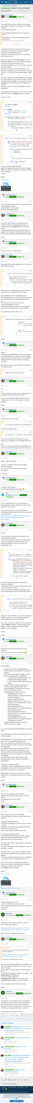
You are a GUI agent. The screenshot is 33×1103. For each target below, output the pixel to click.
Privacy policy (20, 1087)
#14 (31, 663)
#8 (31, 416)
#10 (31, 484)
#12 (31, 530)
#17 (31, 899)
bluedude (9, 913)
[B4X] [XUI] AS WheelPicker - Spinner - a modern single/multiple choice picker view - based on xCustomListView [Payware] (17, 1058)
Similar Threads (25, 11)
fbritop (6, 1050)
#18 (31, 920)
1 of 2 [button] (11, 1015)
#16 (31, 811)
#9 (31, 458)
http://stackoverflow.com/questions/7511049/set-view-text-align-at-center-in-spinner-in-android (15, 929)
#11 (31, 500)
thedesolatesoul (11, 195)
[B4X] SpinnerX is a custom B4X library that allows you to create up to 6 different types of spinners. (18, 1029)
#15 (31, 791)
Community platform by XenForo (14, 1092)
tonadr (6, 1041)
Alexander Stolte (8, 1063)
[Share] (29, 21)
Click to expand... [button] (16, 44)
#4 (31, 248)
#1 (31, 21)
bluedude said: (5, 947)
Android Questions (12, 1041)
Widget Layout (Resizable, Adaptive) (14, 1071)
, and (11, 888)
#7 (31, 385)
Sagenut (6, 1073)
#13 (31, 646)
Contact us (4, 1087)
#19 (31, 944)
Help (26, 1087)
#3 (31, 220)
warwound (7, 11)
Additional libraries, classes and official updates (18, 1032)
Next (16, 1015)
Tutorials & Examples (14, 1073)
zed (5, 1032)
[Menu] (2, 2)
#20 (31, 998)
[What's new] (31, 2)
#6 (31, 350)
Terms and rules (12, 1087)
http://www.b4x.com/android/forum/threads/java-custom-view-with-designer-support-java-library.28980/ (15, 517)
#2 (31, 201)
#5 (31, 261)
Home (2, 1089)
